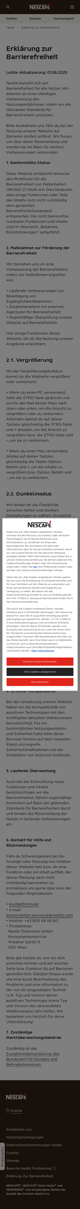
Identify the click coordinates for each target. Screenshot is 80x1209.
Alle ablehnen (40, 681)
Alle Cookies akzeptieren (40, 671)
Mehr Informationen (42, 650)
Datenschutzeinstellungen (40, 661)
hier (35, 566)
